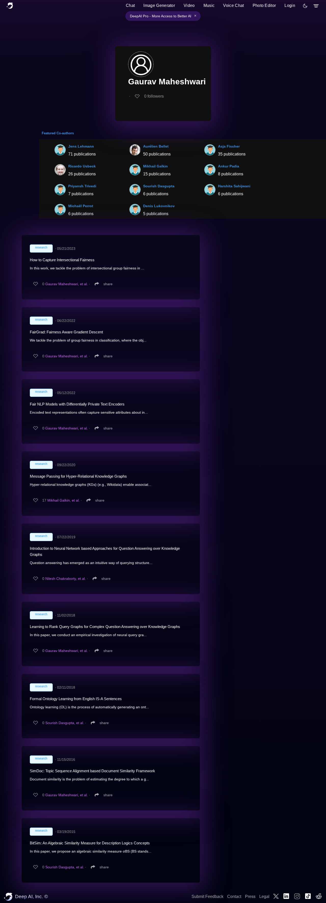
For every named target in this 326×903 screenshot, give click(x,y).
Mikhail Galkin (155, 166)
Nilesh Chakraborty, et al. (65, 579)
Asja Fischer (229, 146)
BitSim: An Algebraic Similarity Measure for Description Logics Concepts (90, 843)
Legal (264, 896)
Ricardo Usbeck (82, 166)
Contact (234, 896)
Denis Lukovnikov (159, 206)
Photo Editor (264, 5)
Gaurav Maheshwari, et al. (66, 284)
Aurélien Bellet (156, 146)
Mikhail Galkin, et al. (63, 500)
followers (154, 96)
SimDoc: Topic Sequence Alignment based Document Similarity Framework (92, 771)
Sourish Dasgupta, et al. (64, 723)
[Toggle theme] (305, 6)
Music (209, 5)
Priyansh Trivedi (82, 186)
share (108, 284)
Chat (130, 5)
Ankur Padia (228, 166)
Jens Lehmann (81, 146)
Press (250, 896)
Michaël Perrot (80, 206)
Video (189, 5)
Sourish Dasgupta (158, 186)
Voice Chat (233, 5)
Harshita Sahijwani (234, 186)
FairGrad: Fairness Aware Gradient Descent (66, 332)
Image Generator (159, 5)
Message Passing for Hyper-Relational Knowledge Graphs (78, 476)
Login (289, 5)
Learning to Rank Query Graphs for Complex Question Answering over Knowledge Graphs (105, 626)
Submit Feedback (207, 896)
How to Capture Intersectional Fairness (62, 260)
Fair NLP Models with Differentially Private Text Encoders (77, 404)
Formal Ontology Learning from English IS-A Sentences (76, 699)
